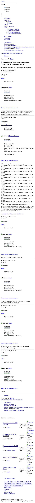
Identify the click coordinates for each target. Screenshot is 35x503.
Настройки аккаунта (13, 30)
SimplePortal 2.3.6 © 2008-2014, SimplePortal (18, 483)
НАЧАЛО (7, 18)
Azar (29, 474)
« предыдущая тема (6, 53)
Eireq (17, 48)
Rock (29, 453)
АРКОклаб (7, 38)
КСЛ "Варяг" (8, 36)
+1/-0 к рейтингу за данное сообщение (12, 213)
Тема (7, 11)
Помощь (9, 23)
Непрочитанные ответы (14, 33)
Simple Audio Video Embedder (13, 486)
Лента (3, 1)
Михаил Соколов (6, 125)
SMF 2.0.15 (7, 481)
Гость (5, 27)
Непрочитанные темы (13, 32)
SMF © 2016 (16, 481)
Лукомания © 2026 (9, 478)
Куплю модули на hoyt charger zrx (9, 107)
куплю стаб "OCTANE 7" (10, 457)
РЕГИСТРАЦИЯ (9, 26)
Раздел (8, 9)
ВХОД (6, 24)
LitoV (8, 472)
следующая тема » (17, 53)
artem (2, 78)
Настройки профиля (13, 29)
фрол (8, 460)
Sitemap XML (8, 492)
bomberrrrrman (11, 450)
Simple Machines (25, 481)
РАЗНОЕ (6, 20)
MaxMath (31, 430)
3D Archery (7, 39)
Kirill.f (8, 427)
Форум (8, 7)
